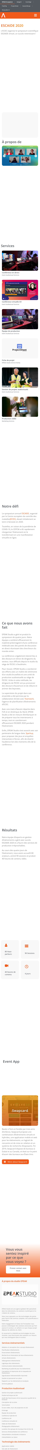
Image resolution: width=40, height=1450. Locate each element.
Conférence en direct (10, 272)
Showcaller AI (6, 10)
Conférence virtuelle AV (12, 302)
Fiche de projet (8, 360)
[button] (35, 15)
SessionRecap (26, 6)
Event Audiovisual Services (10, 275)
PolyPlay (4, 6)
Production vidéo (9, 418)
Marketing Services (8, 421)
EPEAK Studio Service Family (11, 363)
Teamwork (29, 698)
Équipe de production (11, 331)
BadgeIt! (19, 2)
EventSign (28, 2)
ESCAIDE (25, 513)
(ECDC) (13, 519)
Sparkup (29, 733)
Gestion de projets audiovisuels (15, 389)
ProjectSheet (14, 6)
